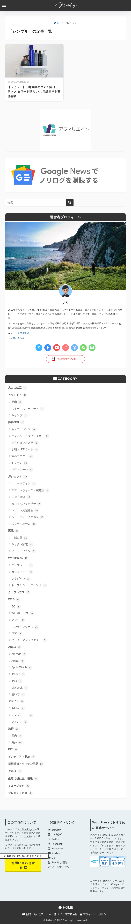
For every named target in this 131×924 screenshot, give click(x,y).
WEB (13, 599)
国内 (16, 735)
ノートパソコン (22, 551)
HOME (67, 907)
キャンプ (18, 415)
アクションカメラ (24, 442)
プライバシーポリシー (95, 914)
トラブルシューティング (28, 585)
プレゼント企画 (19, 793)
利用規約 (118, 888)
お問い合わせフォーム (38, 914)
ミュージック (18, 785)
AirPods (18, 654)
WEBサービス (22, 613)
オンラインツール (24, 626)
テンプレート (21, 565)
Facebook (57, 844)
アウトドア (17, 394)
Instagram (57, 848)
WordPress (17, 558)
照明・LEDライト (24, 449)
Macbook (19, 687)
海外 (16, 742)
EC (15, 606)
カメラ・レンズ (23, 429)
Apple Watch (21, 667)
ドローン (19, 462)
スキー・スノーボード (27, 408)
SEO (16, 633)
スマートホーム (23, 523)
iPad (16, 680)
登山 (16, 401)
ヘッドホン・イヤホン (27, 517)
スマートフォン (23, 483)
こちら (27, 836)
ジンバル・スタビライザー (30, 436)
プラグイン (20, 578)
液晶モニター (21, 456)
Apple (14, 647)
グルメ (14, 771)
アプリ (17, 620)
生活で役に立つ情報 (22, 778)
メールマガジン (60, 867)
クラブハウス (18, 592)
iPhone (18, 674)
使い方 (17, 694)
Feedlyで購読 (59, 862)
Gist (53, 857)
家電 (13, 530)
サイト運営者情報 (66, 914)
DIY (12, 749)
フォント (18, 721)
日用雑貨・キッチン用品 (25, 763)
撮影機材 (16, 422)
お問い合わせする (23, 862)
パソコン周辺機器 (24, 510)
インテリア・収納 (21, 756)
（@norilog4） (27, 829)
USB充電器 (20, 496)
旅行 (13, 728)
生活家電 (19, 537)
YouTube (56, 853)
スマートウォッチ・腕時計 (29, 490)
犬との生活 (17, 387)
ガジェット (17, 476)
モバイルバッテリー (25, 503)
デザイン (16, 701)
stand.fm (56, 830)
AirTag (17, 660)
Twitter (55, 839)
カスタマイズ (21, 571)
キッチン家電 (21, 544)
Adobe (17, 708)
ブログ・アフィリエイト (28, 640)
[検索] (70, 202)
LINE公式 (56, 834)
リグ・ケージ (21, 469)
